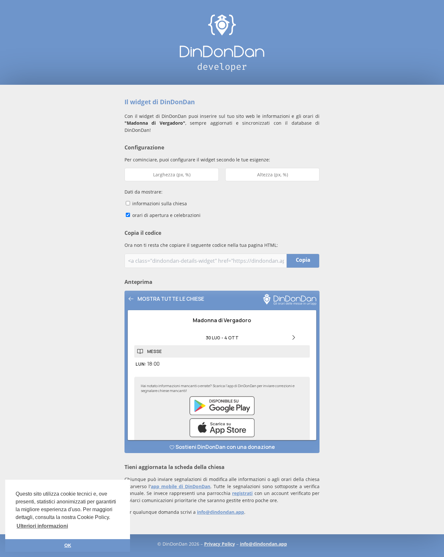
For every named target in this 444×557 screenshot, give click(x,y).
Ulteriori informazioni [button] (42, 526)
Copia (303, 259)
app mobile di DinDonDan (180, 486)
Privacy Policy (219, 544)
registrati (242, 493)
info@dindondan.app (220, 512)
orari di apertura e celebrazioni (166, 215)
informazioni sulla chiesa (159, 203)
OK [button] (67, 545)
